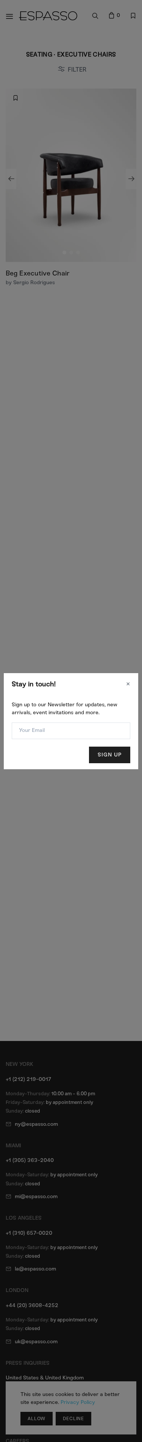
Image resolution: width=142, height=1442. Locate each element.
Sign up (110, 755)
